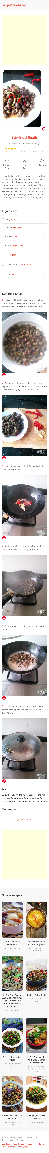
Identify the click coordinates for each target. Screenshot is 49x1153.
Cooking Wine (24, 264)
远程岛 (25, 1147)
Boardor (17, 1147)
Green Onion (17, 245)
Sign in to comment (24, 819)
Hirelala (10, 1147)
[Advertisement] (24, 40)
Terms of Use (7, 1140)
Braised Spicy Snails (36, 995)
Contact (20, 1140)
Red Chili (16, 227)
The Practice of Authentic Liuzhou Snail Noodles (37, 1060)
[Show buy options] (45, 236)
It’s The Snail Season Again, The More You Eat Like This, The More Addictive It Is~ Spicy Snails (12, 1001)
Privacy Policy (33, 1137)
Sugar (13, 254)
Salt (12, 274)
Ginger (16, 236)
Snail (13, 219)
